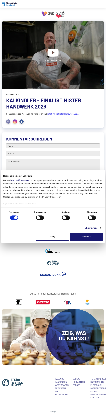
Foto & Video (61, 394)
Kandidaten (61, 382)
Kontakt (94, 397)
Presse (76, 385)
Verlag (76, 379)
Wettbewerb (62, 385)
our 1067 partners (20, 180)
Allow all (86, 236)
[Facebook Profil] (21, 121)
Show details (91, 228)
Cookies (94, 391)
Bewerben (60, 388)
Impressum (96, 385)
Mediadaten (79, 382)
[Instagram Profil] (15, 121)
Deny (52, 236)
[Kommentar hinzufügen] (8, 121)
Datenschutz (97, 382)
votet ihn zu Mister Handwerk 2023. (63, 114)
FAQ (57, 391)
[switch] (40, 217)
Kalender (60, 379)
